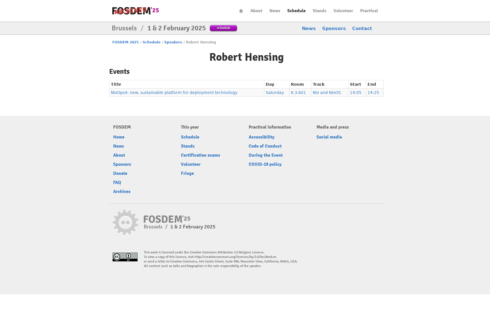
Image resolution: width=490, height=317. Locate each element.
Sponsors (334, 28)
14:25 (373, 92)
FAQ (117, 182)
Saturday (275, 92)
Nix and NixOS (327, 92)
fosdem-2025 (135, 10)
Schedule (296, 11)
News (274, 11)
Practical (369, 11)
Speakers (173, 42)
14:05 (356, 92)
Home (241, 11)
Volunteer (343, 11)
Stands (319, 11)
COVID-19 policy (265, 164)
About (256, 11)
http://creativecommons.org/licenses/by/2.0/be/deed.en (235, 257)
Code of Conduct (265, 146)
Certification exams (200, 155)
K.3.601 (298, 92)
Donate (120, 173)
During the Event (266, 155)
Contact (362, 28)
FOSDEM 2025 (125, 42)
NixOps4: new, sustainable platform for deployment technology (174, 92)
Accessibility (261, 137)
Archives (121, 191)
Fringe (187, 173)
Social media (329, 137)
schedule (223, 28)
